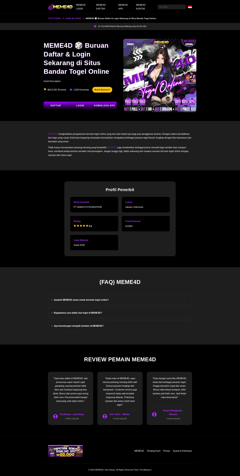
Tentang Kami (153, 451)
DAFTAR (56, 105)
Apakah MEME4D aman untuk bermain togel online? (81, 300)
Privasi (166, 451)
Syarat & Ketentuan (182, 451)
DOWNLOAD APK (104, 105)
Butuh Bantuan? (102, 90)
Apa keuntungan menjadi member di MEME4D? (79, 326)
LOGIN (80, 105)
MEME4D (53, 134)
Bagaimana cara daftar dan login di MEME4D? (78, 313)
